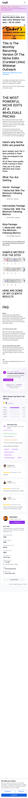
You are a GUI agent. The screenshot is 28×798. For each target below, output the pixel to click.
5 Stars (5, 407)
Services (3, 7)
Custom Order (14, 579)
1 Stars (5, 416)
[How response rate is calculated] (11, 550)
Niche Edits (15, 7)
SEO (9, 7)
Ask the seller (9, 379)
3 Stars (5, 412)
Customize (7, 791)
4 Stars (5, 410)
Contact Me (17, 522)
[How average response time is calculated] (13, 545)
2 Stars (5, 414)
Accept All (14, 795)
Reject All (21, 791)
